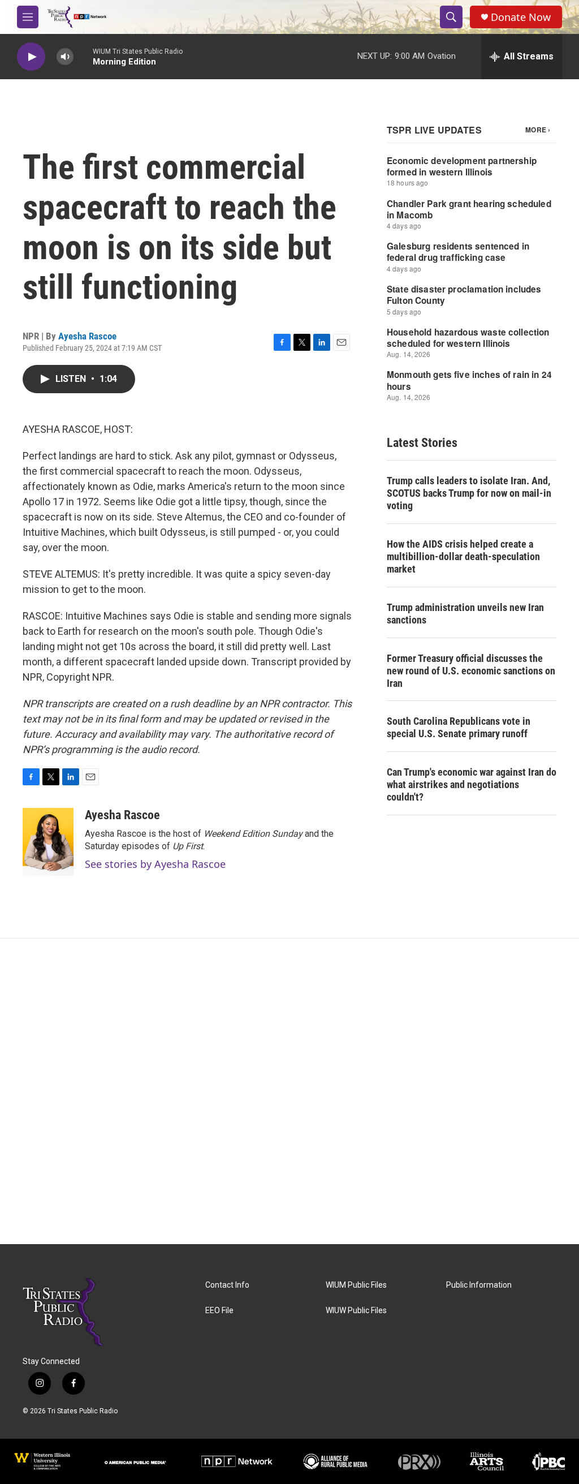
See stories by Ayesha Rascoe (155, 864)
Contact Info (227, 1285)
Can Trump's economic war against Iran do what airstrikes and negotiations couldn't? (471, 784)
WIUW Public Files (356, 1310)
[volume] (65, 57)
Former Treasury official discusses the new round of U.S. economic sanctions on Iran (471, 670)
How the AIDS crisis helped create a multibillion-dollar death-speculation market (463, 556)
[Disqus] (289, 1091)
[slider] (83, 56)
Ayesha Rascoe (87, 336)
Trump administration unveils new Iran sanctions (465, 613)
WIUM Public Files (356, 1285)
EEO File (219, 1310)
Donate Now (521, 17)
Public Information (479, 1285)
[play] (31, 56)
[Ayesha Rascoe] (48, 842)
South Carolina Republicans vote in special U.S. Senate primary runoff (458, 727)
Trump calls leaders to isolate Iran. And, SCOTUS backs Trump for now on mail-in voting (469, 493)
